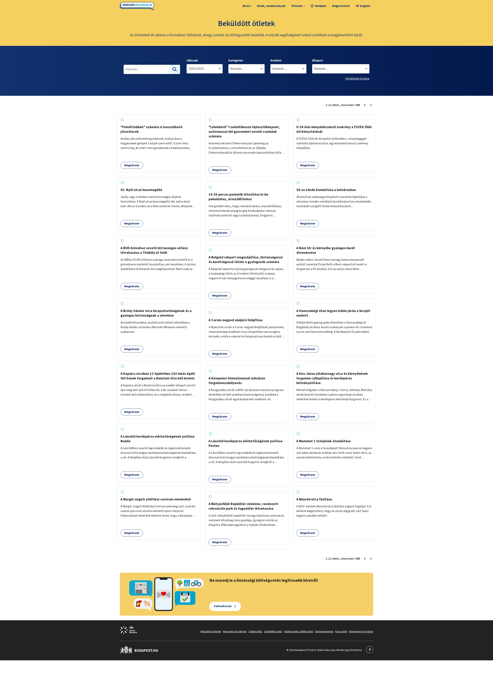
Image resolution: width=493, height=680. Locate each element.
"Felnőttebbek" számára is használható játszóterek (151, 129)
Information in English (361, 632)
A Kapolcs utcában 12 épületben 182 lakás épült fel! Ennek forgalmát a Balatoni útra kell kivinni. (158, 376)
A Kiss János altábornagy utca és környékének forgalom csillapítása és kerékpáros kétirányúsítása (332, 378)
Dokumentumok (324, 632)
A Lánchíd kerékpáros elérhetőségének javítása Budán (158, 439)
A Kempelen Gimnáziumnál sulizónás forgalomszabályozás (237, 380)
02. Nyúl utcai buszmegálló (141, 189)
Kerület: (276, 60)
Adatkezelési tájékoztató (298, 632)
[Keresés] (174, 69)
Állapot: (317, 60)
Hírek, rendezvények (271, 6)
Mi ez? (247, 6)
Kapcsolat (341, 632)
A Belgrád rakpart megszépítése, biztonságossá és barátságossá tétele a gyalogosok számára (246, 259)
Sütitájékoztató (273, 632)
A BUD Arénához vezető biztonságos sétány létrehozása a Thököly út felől (154, 250)
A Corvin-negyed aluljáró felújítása (235, 320)
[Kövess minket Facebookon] (139, 653)
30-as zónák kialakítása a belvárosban (326, 189)
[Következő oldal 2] (371, 105)
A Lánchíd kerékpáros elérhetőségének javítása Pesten (246, 443)
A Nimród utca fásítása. (314, 499)
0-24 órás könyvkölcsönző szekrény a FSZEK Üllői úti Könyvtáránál (334, 129)
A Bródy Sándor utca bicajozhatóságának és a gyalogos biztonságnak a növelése (156, 313)
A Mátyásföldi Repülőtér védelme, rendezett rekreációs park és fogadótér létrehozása (243, 506)
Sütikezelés (255, 631)
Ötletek (296, 6)
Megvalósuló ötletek (235, 632)
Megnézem (131, 165)
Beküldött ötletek (211, 632)
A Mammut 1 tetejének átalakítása (323, 441)
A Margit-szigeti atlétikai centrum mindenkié (156, 499)
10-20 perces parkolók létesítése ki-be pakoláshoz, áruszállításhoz (238, 197)
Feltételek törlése (357, 78)
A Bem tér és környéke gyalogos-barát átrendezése (325, 250)
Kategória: (235, 60)
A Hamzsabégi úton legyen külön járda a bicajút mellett (333, 313)
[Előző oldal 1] (364, 105)
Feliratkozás (223, 606)
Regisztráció (341, 6)
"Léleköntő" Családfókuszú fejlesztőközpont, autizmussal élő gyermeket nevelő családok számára (244, 132)
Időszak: (192, 60)
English (365, 6)
